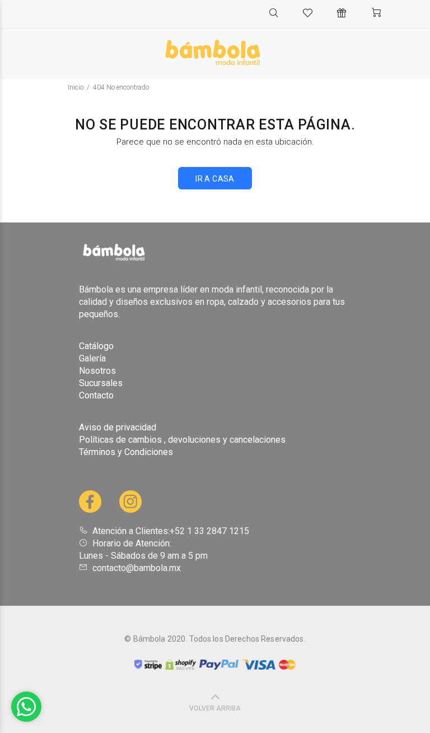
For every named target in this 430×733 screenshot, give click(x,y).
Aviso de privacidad (117, 427)
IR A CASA (215, 178)
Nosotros (97, 370)
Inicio (75, 87)
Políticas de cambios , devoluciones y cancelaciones (182, 439)
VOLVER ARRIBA (215, 708)
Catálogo (96, 346)
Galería (92, 358)
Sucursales (101, 383)
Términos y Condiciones (126, 452)
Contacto (96, 395)
